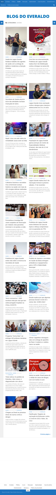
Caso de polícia (41, 1)
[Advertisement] (28, 447)
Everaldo (19, 57)
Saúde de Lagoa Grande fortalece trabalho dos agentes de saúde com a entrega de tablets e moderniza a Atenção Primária (15, 64)
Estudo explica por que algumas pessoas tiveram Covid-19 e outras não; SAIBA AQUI (39, 300)
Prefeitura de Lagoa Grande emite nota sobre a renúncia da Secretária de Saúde (15, 261)
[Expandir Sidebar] (1, 23)
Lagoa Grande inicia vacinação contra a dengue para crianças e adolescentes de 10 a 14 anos (39, 105)
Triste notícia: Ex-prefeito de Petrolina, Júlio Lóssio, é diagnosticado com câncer (14, 379)
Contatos (7, 1)
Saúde (18, 1)
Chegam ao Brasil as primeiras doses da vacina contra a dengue (15, 415)
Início (2, 1)
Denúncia (3, 5)
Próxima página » (45, 434)
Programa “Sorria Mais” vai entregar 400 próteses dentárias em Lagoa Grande (15, 338)
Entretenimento (51, 1)
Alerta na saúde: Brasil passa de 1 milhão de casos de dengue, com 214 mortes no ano (39, 377)
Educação (24, 1)
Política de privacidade (13, 5)
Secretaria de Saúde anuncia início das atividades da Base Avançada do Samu (15, 101)
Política (13, 1)
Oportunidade (32, 1)
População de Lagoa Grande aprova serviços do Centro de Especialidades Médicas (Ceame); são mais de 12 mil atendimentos (38, 145)
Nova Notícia (32, 333)
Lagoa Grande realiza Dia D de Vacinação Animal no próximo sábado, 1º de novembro (39, 183)
